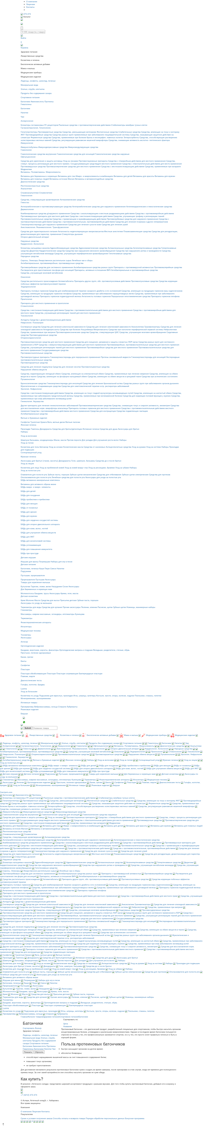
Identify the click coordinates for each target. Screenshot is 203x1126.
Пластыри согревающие (67, 673)
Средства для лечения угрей (115, 224)
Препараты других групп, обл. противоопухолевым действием (102, 281)
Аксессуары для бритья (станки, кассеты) (39, 460)
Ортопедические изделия (32, 645)
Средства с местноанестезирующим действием (122, 166)
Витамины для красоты (143, 176)
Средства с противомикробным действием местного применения (60, 411)
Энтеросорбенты (131, 137)
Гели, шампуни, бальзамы (83, 460)
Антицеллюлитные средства (118, 446)
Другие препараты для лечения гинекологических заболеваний (49, 405)
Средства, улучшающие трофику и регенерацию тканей (138, 216)
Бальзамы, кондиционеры (41, 440)
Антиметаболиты (66, 281)
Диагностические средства (33, 181)
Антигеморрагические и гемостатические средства (149, 206)
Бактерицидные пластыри (90, 673)
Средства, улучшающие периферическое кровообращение (81, 253)
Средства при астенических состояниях (160, 376)
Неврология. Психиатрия (32, 322)
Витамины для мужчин (165, 176)
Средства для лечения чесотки (67, 366)
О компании (31, 1)
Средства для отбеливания (109, 474)
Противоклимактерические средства (95, 405)
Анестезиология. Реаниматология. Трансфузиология (45, 227)
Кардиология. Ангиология (32, 243)
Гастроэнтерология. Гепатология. (36, 127)
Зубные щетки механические (83, 474)
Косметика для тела (30, 446)
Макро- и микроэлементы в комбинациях (94, 176)
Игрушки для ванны (29, 561)
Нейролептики (170, 329)
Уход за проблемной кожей (52, 467)
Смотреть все (6, 792)
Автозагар (43, 446)
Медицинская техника (31, 630)
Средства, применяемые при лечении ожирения (127, 373)
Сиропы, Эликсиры (29, 260)
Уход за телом (27, 442)
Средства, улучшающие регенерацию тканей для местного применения (67, 312)
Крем (23, 600)
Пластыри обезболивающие (33, 673)
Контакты (30, 7)
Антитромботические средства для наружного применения (99, 206)
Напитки (24, 112)
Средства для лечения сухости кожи (84, 224)
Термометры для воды (31, 607)
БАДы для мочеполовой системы (36, 540)
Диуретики (34, 250)
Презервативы (27, 706)
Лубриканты (72, 706)
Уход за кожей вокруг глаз (76, 467)
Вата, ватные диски (56, 422)
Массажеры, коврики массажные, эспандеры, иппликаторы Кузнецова (52, 614)
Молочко (30, 600)
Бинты (23, 661)
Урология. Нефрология (31, 388)
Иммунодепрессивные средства (52, 147)
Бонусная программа (134, 1118)
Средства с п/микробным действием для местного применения (137, 160)
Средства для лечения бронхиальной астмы (102, 383)
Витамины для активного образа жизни (38, 484)
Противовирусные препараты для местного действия (45, 216)
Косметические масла (73, 446)
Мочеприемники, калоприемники (36, 698)
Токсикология (27, 315)
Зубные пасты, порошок (58, 474)
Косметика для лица (30, 467)
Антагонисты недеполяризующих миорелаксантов (81, 231)
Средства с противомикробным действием (154, 213)
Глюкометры (26, 609)
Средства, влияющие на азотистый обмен (153, 393)
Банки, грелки (27, 656)
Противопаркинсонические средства (72, 332)
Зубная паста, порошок (87, 600)
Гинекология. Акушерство (32, 401)
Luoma (24, 688)
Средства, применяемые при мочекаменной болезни (98, 395)
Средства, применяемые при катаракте (163, 166)
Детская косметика (29, 596)
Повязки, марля (28, 676)
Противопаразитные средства (34, 362)
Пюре (47, 568)
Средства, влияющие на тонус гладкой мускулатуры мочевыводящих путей (98, 393)
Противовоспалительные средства (36, 218)
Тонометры (26, 634)
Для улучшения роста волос (106, 440)
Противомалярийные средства (168, 267)
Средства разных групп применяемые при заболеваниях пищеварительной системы (91, 134)
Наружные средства (30, 241)
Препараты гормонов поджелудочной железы (60, 296)
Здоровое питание (51, 1016)
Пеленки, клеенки (89, 607)
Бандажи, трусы (42, 593)
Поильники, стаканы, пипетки (148, 695)
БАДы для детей (28, 491)
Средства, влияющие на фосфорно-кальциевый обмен (62, 376)
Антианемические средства (72, 199)
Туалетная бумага (38, 422)
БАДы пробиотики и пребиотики (35, 499)
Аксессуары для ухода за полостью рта (103, 477)
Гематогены (26, 104)
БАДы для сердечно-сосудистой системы (39, 520)
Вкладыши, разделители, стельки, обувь (111, 650)
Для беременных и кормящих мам (36, 589)
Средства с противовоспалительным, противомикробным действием (83, 221)
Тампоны (35, 428)
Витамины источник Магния (62, 178)
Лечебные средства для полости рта (68, 477)
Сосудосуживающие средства (54, 350)
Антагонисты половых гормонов (96, 296)
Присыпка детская (68, 600)
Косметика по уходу (30, 695)
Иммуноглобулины (29, 147)
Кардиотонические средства (52, 250)
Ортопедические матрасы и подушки (76, 650)
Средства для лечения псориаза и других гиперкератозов (141, 221)
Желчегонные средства (107, 131)
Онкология (25, 276)
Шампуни (25, 440)
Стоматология (27, 306)
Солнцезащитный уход (31, 452)
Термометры (26, 618)
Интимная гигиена (91, 428)
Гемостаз (25, 202)
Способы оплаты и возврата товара (69, 1118)
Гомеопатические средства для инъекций (76, 154)
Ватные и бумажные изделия (34, 417)
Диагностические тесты (31, 680)
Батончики (25, 101)
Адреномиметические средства (93, 247)
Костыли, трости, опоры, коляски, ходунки (115, 695)
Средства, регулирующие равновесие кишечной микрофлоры (80, 140)
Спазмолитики (45, 192)
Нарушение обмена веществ (34, 369)
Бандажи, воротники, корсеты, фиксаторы (40, 650)
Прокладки (25, 428)
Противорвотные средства (50, 131)
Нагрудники (57, 586)
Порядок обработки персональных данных (105, 1118)
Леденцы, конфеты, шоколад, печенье (38, 80)
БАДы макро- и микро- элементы (36, 486)
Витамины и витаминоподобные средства (94, 178)
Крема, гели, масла (69, 593)
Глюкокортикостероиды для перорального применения (75, 357)
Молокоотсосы (27, 593)
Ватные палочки (72, 422)
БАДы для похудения (30, 495)
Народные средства (30, 256)
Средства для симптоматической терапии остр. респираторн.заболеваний (95, 386)
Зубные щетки (119, 607)
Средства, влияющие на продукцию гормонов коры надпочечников (151, 290)
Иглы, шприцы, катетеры (84, 695)
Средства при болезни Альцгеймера (76, 329)
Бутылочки (25, 586)
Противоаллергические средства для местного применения (73, 166)
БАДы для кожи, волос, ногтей (34, 528)
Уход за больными (29, 691)
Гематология (26, 195)
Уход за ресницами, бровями (101, 467)
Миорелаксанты (100, 329)
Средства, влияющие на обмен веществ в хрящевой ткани (114, 376)
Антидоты (25, 319)
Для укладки (87, 440)
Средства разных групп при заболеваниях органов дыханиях (151, 383)
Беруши (24, 713)
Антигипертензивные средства (147, 247)
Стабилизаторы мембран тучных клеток (129, 125)
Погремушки (44, 561)
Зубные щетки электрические (135, 474)
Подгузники (26, 571)
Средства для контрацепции (103, 411)
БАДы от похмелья (29, 507)
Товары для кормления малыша (35, 582)
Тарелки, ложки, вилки (41, 586)
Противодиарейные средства (38, 134)
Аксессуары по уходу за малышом (36, 603)
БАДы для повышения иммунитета (36, 549)
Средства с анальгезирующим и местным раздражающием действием (103, 213)
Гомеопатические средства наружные (112, 154)
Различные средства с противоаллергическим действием (85, 125)
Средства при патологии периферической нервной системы (136, 329)
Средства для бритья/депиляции (67, 428)
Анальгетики (26, 188)
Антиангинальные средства (120, 247)
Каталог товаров (35, 1016)
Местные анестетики (113, 231)
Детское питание (28, 564)
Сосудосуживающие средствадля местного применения (96, 163)
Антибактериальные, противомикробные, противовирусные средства (52, 263)
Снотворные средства (31, 326)
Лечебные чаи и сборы (82, 260)
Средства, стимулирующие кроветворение (40, 199)
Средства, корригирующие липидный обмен (41, 373)
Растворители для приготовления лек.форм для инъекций (47, 270)
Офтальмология (28, 156)
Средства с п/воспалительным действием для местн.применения (152, 163)
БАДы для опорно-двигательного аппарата (40, 524)
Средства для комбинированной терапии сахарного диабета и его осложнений (85, 290)
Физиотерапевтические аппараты (36, 622)
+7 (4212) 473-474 (29, 1094)
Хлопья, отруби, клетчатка (32, 89)
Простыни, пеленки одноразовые (36, 652)
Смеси (53, 568)
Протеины (49, 101)
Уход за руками (139, 446)
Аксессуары (50, 579)
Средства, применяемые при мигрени (38, 332)
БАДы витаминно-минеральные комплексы (40, 480)
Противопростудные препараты (35, 357)
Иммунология (27, 142)
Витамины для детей (123, 176)
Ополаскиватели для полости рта (36, 477)
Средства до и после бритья (108, 460)
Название (67, 1026)
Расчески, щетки (105, 607)
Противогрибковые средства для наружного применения (132, 218)
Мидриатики (26, 169)
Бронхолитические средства (33, 383)
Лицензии (30, 4)
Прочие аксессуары (72, 607)
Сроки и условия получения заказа (36, 1118)
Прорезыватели (28, 579)
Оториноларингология (31, 337)
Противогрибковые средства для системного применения (47, 267)
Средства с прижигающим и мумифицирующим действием (79, 218)
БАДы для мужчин (29, 516)
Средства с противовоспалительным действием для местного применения (98, 310)
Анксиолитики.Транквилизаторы (145, 326)
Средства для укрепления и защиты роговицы (42, 160)
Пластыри (25, 669)
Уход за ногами (56, 446)
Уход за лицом (27, 463)
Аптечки (24, 641)
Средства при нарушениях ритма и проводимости (138, 250)
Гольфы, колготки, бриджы (33, 684)
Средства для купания (52, 607)
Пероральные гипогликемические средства (130, 296)
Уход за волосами (29, 435)
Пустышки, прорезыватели (33, 575)
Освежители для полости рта (34, 474)
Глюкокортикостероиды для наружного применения (44, 224)
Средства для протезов (159, 474)
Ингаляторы (26, 626)
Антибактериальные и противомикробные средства (134, 270)
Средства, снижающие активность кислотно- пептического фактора (139, 140)
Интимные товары (29, 702)
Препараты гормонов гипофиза (165, 296)
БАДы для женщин (29, 503)
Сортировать (28, 1028)
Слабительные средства (129, 131)
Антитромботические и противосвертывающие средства (46, 206)
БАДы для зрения (29, 511)
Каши (41, 568)
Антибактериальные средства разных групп (93, 267)
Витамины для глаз (66, 176)
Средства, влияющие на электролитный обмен (82, 373)
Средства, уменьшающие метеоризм (79, 131)
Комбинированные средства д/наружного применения (45, 213)
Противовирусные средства (33, 166)
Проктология (26, 299)
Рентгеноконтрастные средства (35, 185)
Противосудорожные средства (43, 335)
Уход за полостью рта (30, 470)
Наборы (24, 431)
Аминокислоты (37, 101)
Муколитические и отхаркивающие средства (41, 386)
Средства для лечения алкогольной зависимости (63, 326)
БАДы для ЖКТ (27, 536)
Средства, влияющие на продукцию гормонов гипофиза (46, 293)
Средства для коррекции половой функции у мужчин (147, 395)
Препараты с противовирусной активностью (134, 267)
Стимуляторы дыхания (72, 234)
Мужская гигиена (28, 456)
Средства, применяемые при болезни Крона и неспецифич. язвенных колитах (87, 137)
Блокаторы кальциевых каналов (35, 247)
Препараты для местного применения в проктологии (45, 303)
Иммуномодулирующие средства (83, 147)
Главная (24, 1016)
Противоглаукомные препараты (93, 160)
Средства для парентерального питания (39, 231)
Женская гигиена (28, 424)
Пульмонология (28, 379)
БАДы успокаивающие (31, 545)
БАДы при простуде (30, 553)
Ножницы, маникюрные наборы (140, 607)
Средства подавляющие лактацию (132, 411)
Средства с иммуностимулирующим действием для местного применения (72, 344)
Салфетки (25, 422)
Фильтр (38, 1028)
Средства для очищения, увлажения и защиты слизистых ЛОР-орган (107, 341)
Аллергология (27, 120)
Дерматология (27, 209)
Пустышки (39, 579)
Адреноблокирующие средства (64, 247)
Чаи (22, 116)
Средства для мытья (50, 600)
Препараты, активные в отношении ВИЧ (92, 270)
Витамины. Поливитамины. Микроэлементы (41, 171)
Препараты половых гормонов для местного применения (94, 408)
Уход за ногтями (153, 446)
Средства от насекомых (94, 446)
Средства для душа (108, 428)
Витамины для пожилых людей (35, 178)
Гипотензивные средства (120, 253)
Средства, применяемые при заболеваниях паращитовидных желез (103, 293)
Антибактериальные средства (34, 413)
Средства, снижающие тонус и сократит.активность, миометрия (141, 405)
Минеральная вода (29, 84)
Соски (65, 586)
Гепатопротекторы (29, 131)
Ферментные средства (41, 137)
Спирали (62, 706)
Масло (37, 600)
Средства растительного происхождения (39, 281)
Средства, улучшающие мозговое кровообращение (142, 332)
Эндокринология (28, 286)
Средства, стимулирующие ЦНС (104, 332)
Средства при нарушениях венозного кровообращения (90, 250)
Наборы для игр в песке (61, 561)
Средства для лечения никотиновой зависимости (108, 326)
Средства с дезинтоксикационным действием (50, 319)
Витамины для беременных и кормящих (39, 176)
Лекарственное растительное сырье (55, 260)
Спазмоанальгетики (30, 192)
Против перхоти (74, 440)
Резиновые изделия (30, 709)
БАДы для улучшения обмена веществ (38, 532)
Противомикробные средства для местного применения (112, 347)
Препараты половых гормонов (34, 290)
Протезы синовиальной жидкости (116, 357)
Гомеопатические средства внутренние (38, 154)
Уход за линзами (70, 160)
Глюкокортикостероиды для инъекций (148, 357)
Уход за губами (122, 467)
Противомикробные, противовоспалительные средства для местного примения (143, 344)
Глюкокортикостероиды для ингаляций (64, 383)
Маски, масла (60, 440)
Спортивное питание (30, 97)
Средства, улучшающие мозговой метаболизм (42, 272)
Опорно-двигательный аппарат (35, 236)
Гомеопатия (26, 149)
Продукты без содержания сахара (36, 93)
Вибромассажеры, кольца (46, 706)
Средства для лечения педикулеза (36, 366)
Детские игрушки (28, 557)
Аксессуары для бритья (128, 428)
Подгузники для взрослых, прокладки (56, 695)
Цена (65, 1023)
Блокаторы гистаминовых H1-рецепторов (39, 125)
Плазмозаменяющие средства (137, 231)
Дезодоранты (46, 428)
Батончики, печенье (30, 568)
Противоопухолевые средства (144, 281)
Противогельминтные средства (95, 366)
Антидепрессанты (51, 329)
